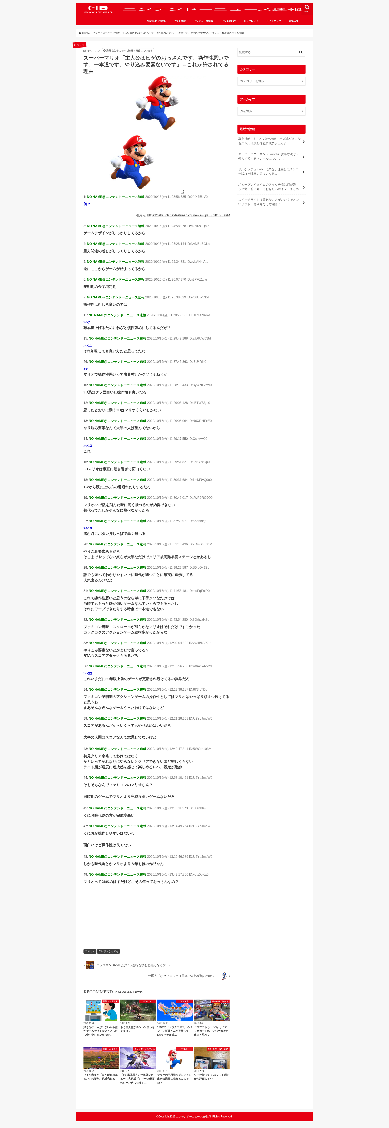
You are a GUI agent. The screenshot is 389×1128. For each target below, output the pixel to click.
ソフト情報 (180, 21)
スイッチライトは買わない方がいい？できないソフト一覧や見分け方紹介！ (268, 202)
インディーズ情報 (203, 21)
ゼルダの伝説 (228, 21)
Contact (293, 21)
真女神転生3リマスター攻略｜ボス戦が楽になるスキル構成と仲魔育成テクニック (269, 141)
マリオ (91, 951)
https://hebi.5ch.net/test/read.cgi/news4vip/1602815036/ (187, 215)
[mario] (134, 192)
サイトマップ (273, 21)
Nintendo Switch (156, 21)
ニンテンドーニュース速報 (192, 1116)
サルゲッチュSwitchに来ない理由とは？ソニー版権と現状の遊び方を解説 (268, 171)
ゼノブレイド (251, 21)
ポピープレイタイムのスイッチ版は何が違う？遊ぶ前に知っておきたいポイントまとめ (268, 187)
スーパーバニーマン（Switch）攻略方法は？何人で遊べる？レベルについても (268, 156)
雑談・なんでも (109, 951)
